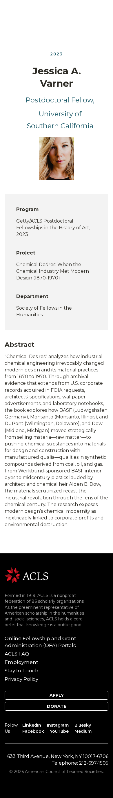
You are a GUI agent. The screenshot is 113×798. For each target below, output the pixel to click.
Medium (83, 731)
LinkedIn (31, 725)
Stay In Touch (22, 671)
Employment (21, 662)
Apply (57, 695)
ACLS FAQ (17, 654)
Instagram (58, 725)
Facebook (33, 731)
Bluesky (82, 725)
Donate (56, 706)
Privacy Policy (21, 679)
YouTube (59, 731)
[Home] (26, 575)
